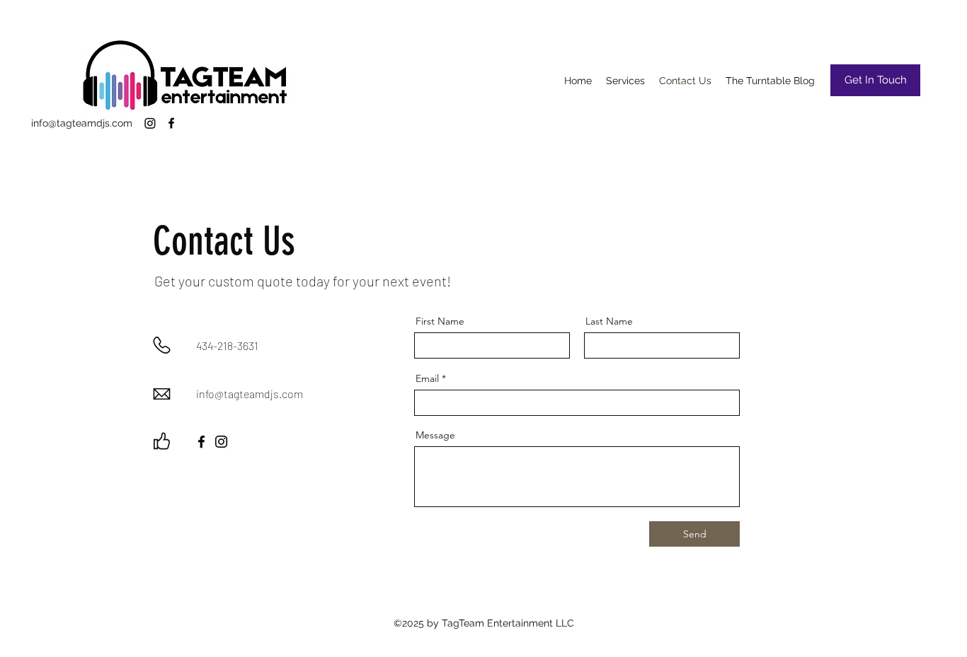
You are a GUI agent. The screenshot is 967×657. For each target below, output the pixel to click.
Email (427, 378)
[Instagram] (150, 123)
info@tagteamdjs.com (81, 123)
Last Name (609, 321)
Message (435, 435)
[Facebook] (171, 123)
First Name (440, 321)
